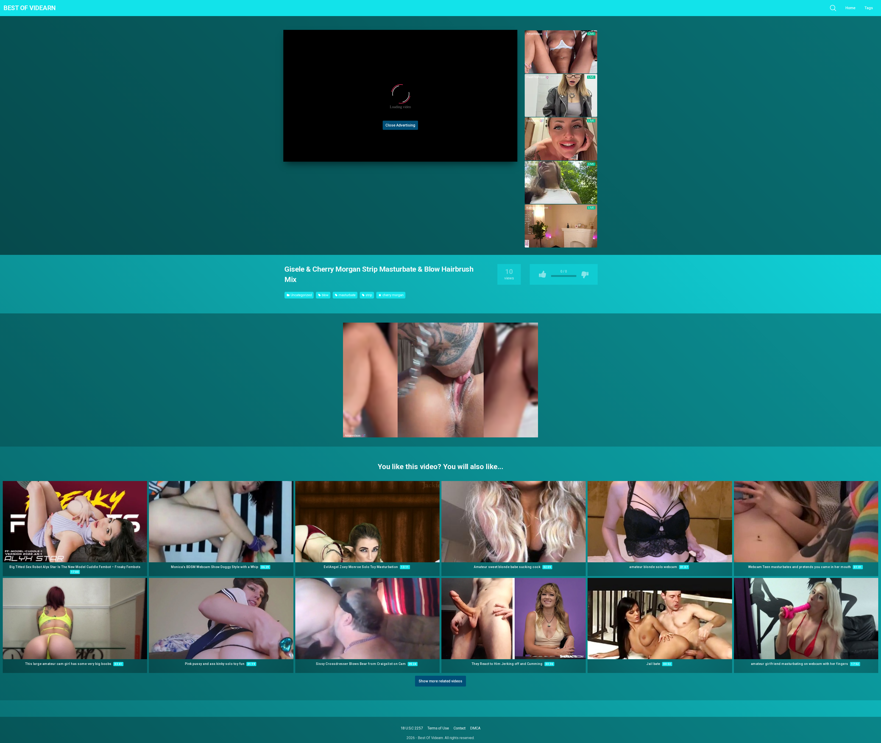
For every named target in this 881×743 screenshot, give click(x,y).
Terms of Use (438, 728)
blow (325, 295)
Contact (460, 728)
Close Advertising (400, 125)
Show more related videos (440, 681)
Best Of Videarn (29, 8)
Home (850, 8)
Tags (868, 8)
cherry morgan (393, 295)
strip (368, 295)
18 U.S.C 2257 (412, 728)
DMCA (475, 728)
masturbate (347, 295)
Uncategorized (301, 295)
